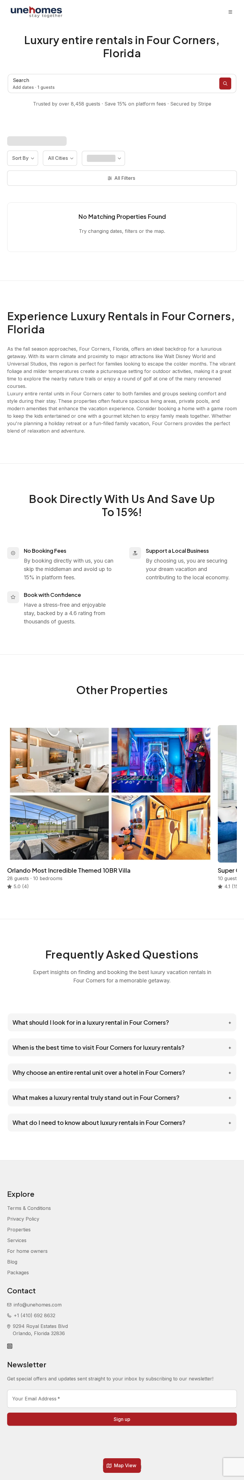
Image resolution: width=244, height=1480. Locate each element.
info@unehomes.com (38, 1305)
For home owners (27, 1251)
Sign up (122, 1419)
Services (16, 1240)
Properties (19, 1230)
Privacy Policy (23, 1219)
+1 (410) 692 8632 (34, 1315)
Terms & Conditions (29, 1208)
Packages (18, 1272)
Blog (12, 1262)
